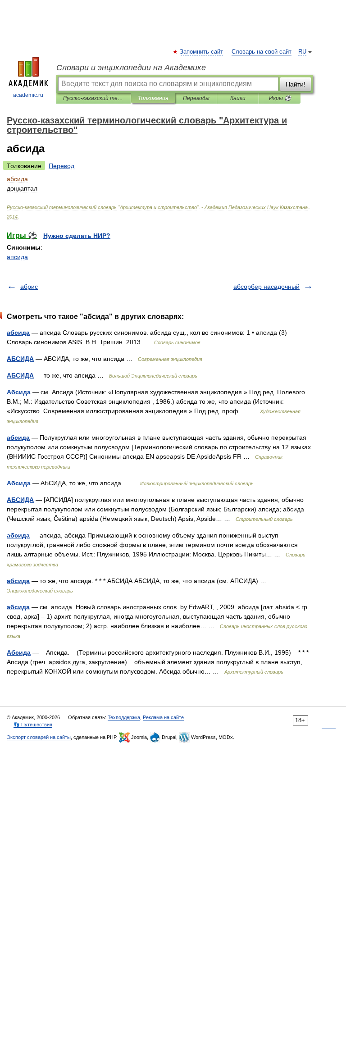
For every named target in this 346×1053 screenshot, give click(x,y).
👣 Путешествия (33, 724)
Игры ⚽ (280, 98)
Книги (238, 98)
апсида (17, 256)
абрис (29, 286)
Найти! (295, 84)
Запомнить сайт (202, 52)
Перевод (61, 165)
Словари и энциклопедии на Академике (131, 67)
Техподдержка (124, 717)
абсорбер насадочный (266, 286)
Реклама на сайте (163, 717)
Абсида (19, 392)
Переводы (196, 98)
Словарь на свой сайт (261, 52)
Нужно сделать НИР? (76, 235)
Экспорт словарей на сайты (39, 737)
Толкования (153, 98)
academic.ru (28, 95)
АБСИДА (20, 358)
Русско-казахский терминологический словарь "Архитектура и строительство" (93, 98)
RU (302, 52)
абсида (18, 332)
